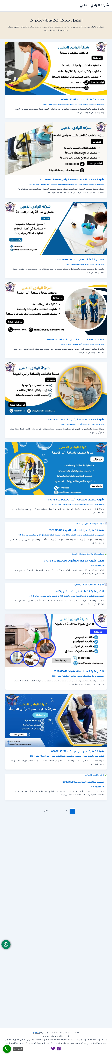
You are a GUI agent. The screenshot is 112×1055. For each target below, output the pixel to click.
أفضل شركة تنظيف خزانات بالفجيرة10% (80, 591)
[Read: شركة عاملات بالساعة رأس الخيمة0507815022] (56, 389)
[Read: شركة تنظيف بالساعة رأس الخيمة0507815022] (56, 469)
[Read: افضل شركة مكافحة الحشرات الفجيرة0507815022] (89, 555)
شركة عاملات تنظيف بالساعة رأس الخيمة (57, 184)
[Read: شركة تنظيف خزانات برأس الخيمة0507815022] (91, 524)
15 (55, 811)
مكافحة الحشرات (69, 676)
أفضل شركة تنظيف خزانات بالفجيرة (90, 596)
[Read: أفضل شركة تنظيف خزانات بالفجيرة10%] (90, 585)
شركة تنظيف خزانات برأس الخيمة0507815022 (76, 530)
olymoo (36, 1033)
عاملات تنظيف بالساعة (64, 104)
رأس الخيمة (71, 756)
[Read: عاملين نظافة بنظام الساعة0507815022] (56, 229)
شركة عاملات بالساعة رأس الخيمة (86, 424)
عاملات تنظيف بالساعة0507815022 (82, 100)
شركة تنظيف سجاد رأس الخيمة (53, 756)
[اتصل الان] (7, 1049)
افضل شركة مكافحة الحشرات (92, 676)
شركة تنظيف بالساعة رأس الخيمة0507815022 (76, 500)
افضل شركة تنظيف (96, 104)
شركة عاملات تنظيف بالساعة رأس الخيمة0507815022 (71, 180)
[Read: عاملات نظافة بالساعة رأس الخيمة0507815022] (56, 309)
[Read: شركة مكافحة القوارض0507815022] (96, 776)
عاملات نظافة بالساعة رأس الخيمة (86, 344)
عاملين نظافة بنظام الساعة (89, 264)
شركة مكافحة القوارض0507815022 (83, 782)
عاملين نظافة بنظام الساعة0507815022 (80, 260)
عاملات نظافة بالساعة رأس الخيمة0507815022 (75, 340)
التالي (44, 811)
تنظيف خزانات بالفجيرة (48, 596)
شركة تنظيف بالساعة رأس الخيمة (76, 504)
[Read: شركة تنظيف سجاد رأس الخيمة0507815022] (56, 721)
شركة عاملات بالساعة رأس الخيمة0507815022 (76, 420)
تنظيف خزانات (82, 535)
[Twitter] (53, 1049)
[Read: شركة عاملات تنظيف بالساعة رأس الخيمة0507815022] (56, 149)
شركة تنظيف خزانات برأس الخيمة (41, 535)
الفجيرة (72, 596)
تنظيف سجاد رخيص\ (85, 756)
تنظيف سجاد (99, 756)
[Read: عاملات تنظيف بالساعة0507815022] (56, 69)
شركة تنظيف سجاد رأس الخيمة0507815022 (77, 751)
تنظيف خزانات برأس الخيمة (65, 535)
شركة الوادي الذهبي (94, 5)
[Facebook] (59, 1049)
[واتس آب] (5, 944)
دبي (76, 104)
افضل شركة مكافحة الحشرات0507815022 (79, 671)
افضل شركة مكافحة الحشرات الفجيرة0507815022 (74, 561)
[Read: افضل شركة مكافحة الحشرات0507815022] (56, 640)
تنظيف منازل (83, 104)
